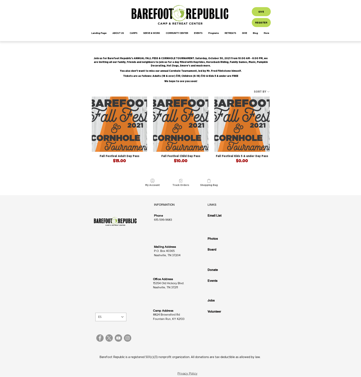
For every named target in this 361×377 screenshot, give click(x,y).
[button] (118, 33)
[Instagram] (127, 338)
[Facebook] (100, 338)
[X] (109, 338)
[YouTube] (118, 338)
